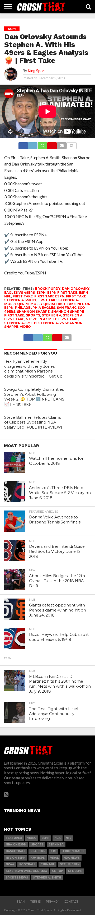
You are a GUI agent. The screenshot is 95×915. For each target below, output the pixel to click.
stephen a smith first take (52, 319)
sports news (17, 877)
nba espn (37, 851)
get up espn (69, 864)
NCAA (10, 864)
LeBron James (72, 851)
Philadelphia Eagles (35, 308)
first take (23, 296)
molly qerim (16, 304)
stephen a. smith (20, 323)
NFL (68, 838)
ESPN (41, 293)
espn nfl (47, 864)
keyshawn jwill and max (26, 871)
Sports (33, 315)
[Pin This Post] (52, 144)
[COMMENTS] (71, 144)
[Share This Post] (32, 144)
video (25, 327)
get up (57, 871)
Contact (71, 901)
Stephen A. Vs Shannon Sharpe (43, 325)
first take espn (49, 296)
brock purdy (47, 289)
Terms (35, 901)
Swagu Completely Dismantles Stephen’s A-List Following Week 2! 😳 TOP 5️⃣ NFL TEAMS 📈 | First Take (34, 397)
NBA (57, 838)
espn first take (62, 293)
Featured (14, 838)
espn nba (56, 844)
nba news (72, 857)
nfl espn (75, 871)
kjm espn (37, 857)
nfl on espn (15, 857)
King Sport (37, 70)
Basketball (15, 851)
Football (27, 864)
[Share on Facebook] (23, 144)
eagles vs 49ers (19, 293)
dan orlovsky (75, 289)
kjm (53, 851)
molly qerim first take (53, 304)
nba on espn (16, 844)
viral (54, 857)
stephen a (51, 315)
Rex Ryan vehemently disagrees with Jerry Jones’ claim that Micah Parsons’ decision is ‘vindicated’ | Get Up (33, 369)
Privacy (52, 901)
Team (21, 901)
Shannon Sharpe (33, 312)
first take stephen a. (58, 300)
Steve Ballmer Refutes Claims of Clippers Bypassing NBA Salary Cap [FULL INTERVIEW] (33, 422)
